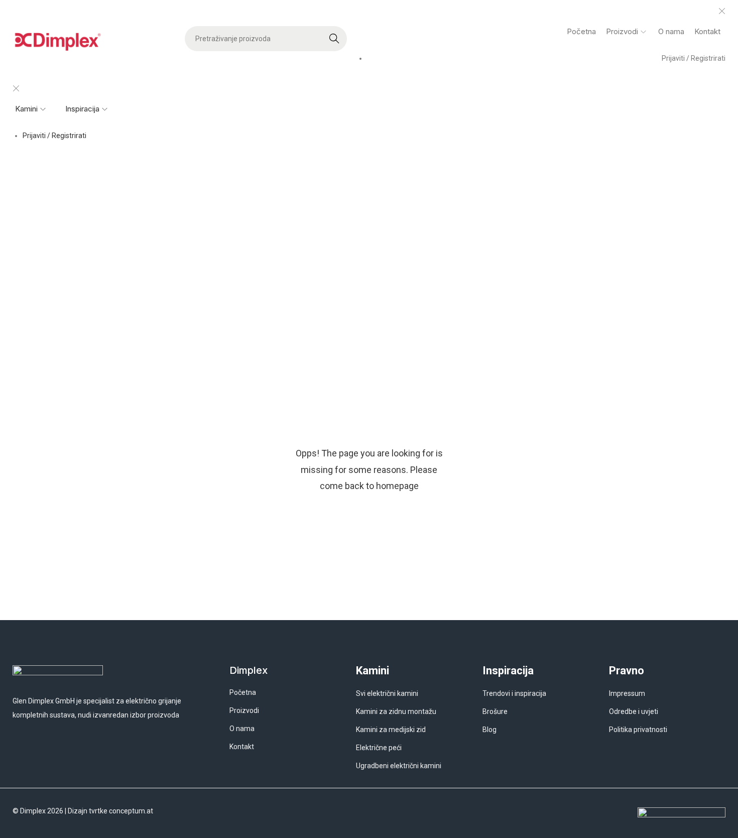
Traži (334, 38)
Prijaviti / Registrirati (693, 58)
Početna (347, 262)
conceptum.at (131, 811)
